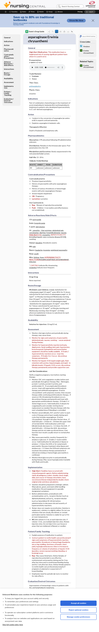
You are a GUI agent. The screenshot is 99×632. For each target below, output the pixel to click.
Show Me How (76, 21)
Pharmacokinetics (9, 50)
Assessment (9, 82)
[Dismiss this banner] (93, 20)
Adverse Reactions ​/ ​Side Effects (9, 63)
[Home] (6, 12)
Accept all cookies (78, 603)
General (7, 37)
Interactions (9, 69)
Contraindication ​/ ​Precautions (9, 56)
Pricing (80, 12)
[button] (59, 12)
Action (6, 45)
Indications (8, 41)
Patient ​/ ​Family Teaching (7, 93)
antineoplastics (35, 86)
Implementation (9, 87)
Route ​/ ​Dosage (7, 74)
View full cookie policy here (12, 625)
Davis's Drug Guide (36, 31)
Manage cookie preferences (78, 617)
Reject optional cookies (78, 610)
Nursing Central (34, 4)
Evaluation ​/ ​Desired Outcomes (9, 100)
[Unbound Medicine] (90, 4)
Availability (8, 78)
